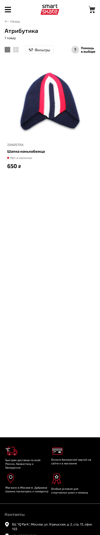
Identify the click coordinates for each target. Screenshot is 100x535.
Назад (15, 21)
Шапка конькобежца (26, 151)
